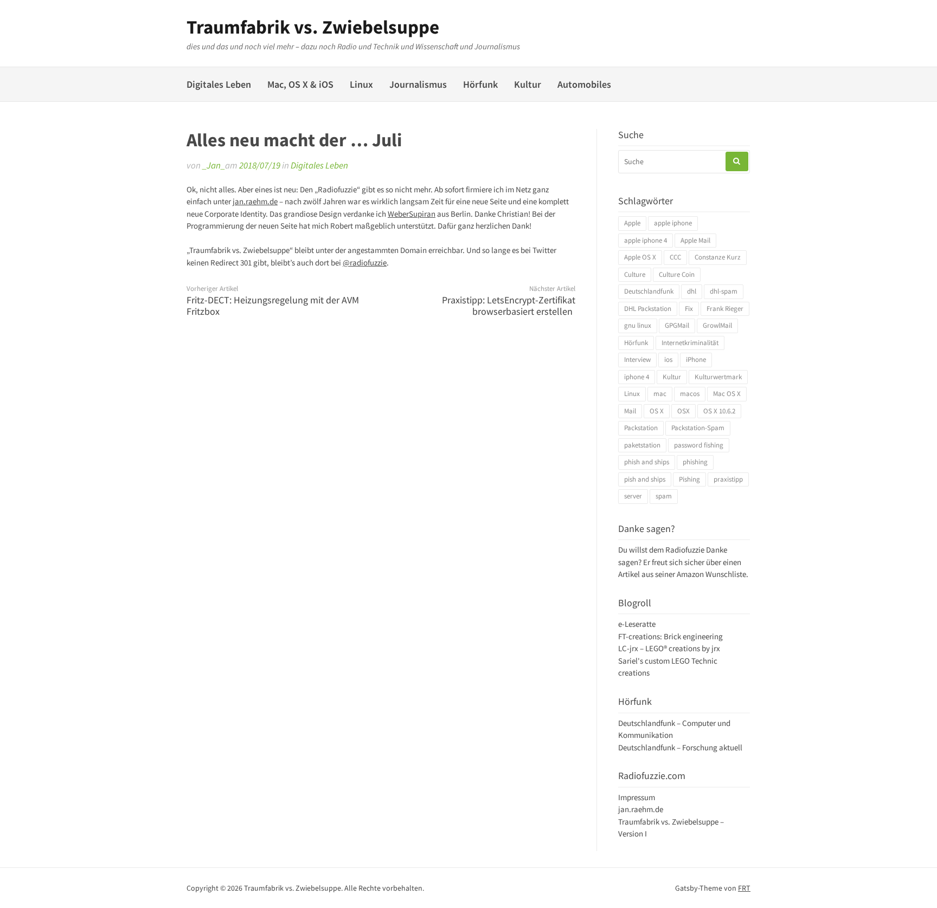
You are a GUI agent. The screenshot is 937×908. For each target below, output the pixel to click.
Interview (637, 359)
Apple (632, 223)
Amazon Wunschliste (711, 574)
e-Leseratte (637, 624)
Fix (689, 308)
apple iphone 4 (645, 240)
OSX (683, 411)
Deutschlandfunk (648, 291)
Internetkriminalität (690, 342)
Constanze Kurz (718, 257)
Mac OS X (727, 393)
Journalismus (418, 84)
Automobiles (584, 84)
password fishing (698, 445)
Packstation (641, 427)
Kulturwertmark (718, 376)
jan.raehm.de (255, 201)
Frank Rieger (725, 308)
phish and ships (646, 461)
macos (689, 393)
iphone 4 (636, 376)
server (633, 496)
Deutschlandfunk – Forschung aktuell (680, 747)
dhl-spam (723, 291)
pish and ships (644, 479)
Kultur (527, 84)
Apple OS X (640, 257)
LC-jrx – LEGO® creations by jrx (669, 648)
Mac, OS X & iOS (300, 84)
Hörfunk (480, 84)
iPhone (696, 359)
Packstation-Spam (697, 427)
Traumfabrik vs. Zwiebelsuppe (313, 27)
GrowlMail (717, 325)
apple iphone (673, 223)
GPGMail (677, 325)
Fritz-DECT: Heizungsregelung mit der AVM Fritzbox (273, 306)
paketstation (642, 445)
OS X (657, 411)
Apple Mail (695, 240)
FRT (744, 888)
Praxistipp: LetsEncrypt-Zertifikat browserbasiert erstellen (508, 306)
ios (668, 359)
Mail (630, 411)
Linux (361, 84)
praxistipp (728, 479)
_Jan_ (213, 165)
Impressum (636, 797)
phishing (695, 461)
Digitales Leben (219, 84)
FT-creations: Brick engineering (670, 636)
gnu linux (637, 325)
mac (659, 393)
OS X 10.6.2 (719, 411)
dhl (691, 291)
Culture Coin (677, 274)
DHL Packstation (647, 308)
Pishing (689, 479)
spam (664, 496)
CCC (675, 257)
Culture (634, 274)
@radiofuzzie (365, 262)
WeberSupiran (411, 214)
